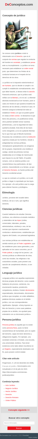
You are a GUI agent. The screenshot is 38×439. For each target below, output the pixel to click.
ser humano (6, 86)
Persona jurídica (8, 325)
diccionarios (29, 290)
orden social (28, 68)
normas (14, 59)
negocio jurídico (11, 388)
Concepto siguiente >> (19, 410)
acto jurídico (10, 385)
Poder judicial (7, 252)
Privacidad (26, 435)
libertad (15, 98)
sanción (32, 92)
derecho (8, 394)
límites (12, 113)
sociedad (16, 62)
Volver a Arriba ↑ (33, 437)
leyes (19, 220)
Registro (8, 349)
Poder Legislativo (25, 243)
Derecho (19, 56)
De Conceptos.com (5, 435)
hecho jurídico (11, 391)
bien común (15, 116)
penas (32, 62)
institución (32, 137)
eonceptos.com (19, 4)
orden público (10, 400)
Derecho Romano (10, 170)
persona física (12, 328)
